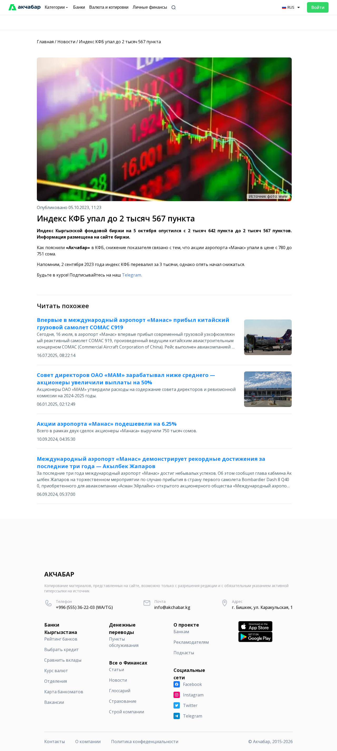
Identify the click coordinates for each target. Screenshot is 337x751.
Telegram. (132, 275)
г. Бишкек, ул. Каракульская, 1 (262, 607)
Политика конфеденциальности (144, 741)
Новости (66, 42)
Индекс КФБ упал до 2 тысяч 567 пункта (120, 42)
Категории (55, 7)
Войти (317, 7)
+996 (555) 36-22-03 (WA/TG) (84, 607)
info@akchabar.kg (172, 607)
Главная (45, 42)
